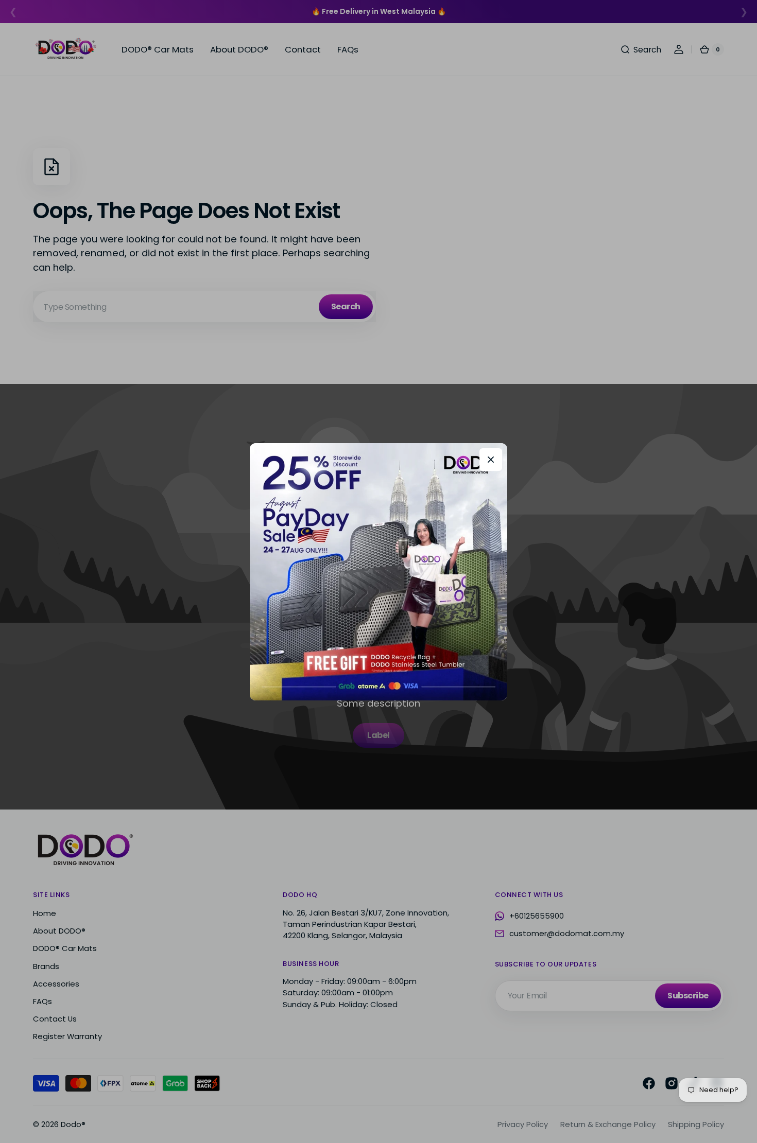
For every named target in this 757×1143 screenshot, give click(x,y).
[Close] (490, 459)
